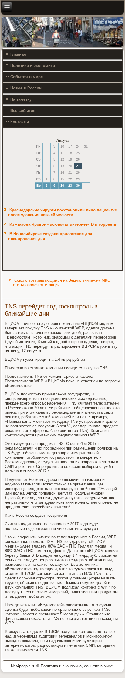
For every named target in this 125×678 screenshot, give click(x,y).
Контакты (19, 122)
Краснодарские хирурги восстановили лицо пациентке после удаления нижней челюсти (62, 212)
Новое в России (26, 88)
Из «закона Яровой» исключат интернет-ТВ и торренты (63, 224)
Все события (22, 110)
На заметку (21, 99)
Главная (18, 54)
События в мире (26, 77)
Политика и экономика (32, 65)
